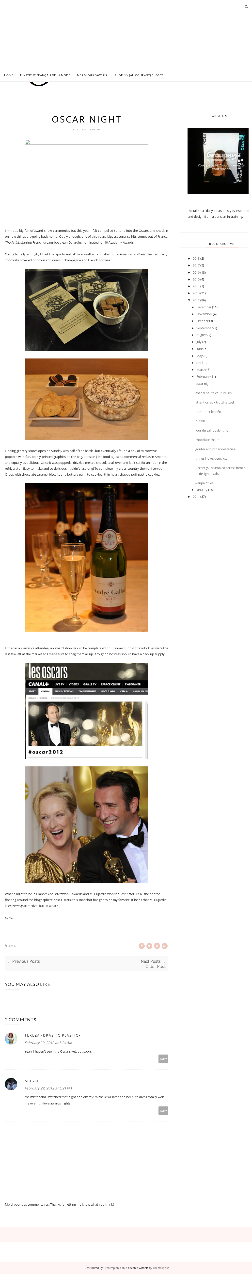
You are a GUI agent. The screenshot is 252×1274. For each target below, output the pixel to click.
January (201, 489)
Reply (163, 1058)
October (202, 321)
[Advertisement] (126, 34)
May (199, 356)
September (204, 328)
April (199, 362)
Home (8, 75)
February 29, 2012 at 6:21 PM (48, 1088)
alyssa (82, 129)
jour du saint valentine (211, 430)
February (203, 376)
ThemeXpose (161, 1268)
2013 (196, 293)
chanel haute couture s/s (213, 393)
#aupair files (204, 483)
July (199, 342)
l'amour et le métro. (209, 411)
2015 (196, 279)
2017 (196, 265)
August (201, 335)
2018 (196, 258)
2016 (196, 272)
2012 (196, 300)
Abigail (33, 1080)
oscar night (203, 383)
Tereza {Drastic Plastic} (52, 1035)
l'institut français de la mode (45, 75)
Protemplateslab (114, 1268)
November (204, 314)
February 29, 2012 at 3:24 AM (48, 1042)
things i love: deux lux (211, 458)
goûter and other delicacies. (215, 449)
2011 (196, 496)
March (201, 369)
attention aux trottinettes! (214, 402)
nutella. (200, 421)
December (203, 307)
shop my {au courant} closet (139, 75)
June (199, 348)
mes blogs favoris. (92, 75)
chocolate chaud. (207, 439)
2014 (196, 286)
